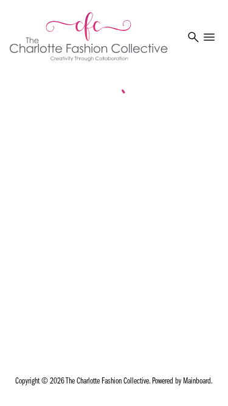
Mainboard (197, 381)
